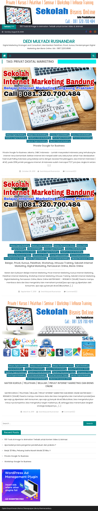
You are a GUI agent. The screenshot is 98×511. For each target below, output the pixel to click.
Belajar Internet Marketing (38, 135)
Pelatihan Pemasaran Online (19, 255)
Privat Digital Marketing (62, 138)
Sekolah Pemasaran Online (82, 258)
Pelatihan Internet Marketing (39, 138)
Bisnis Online (82, 245)
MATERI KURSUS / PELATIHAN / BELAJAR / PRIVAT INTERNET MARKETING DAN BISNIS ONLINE (49, 385)
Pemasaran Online (40, 255)
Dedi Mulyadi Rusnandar (49, 41)
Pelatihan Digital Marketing (16, 138)
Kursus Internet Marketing (81, 135)
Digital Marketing (18, 249)
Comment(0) (70, 171)
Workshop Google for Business (17, 461)
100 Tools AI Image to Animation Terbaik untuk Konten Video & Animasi (51, 26)
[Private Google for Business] (49, 98)
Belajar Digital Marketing (15, 135)
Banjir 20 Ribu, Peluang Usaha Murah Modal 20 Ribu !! (27, 450)
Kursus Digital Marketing (59, 135)
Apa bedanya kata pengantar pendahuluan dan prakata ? (30, 445)
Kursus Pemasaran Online (25, 252)
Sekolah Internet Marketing (60, 141)
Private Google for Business (49, 145)
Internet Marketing (35, 249)
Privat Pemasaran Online (14, 258)
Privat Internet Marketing (82, 138)
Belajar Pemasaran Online (64, 245)
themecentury (45, 508)
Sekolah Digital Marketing (37, 141)
